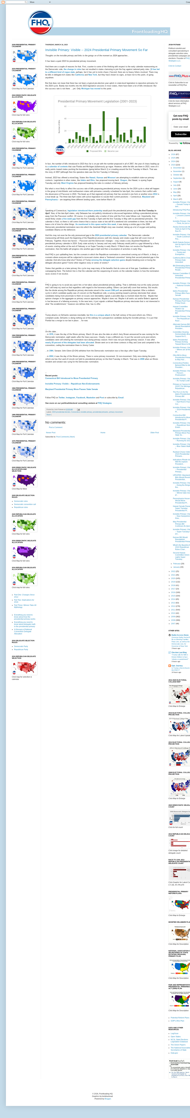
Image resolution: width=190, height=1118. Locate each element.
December (177, 168)
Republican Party (21, 649)
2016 (173, 592)
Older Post (154, 433)
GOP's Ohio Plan (177, 1021)
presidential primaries (100, 412)
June (175, 189)
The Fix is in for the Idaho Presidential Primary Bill (181, 394)
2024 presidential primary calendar (111, 235)
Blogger (108, 1099)
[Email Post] (78, 409)
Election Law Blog (179, 652)
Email (121, 397)
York (95, 75)
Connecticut (75, 412)
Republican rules (21, 507)
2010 (173, 613)
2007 (173, 624)
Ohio (92, 180)
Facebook (80, 397)
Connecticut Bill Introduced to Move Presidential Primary (71, 378)
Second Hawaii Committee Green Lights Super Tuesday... (181, 556)
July (175, 185)
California (79, 75)
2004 (51, 356)
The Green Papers (178, 1045)
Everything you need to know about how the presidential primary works (24, 617)
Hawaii (92, 177)
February (177, 564)
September (178, 178)
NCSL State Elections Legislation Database (179, 1041)
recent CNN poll (112, 290)
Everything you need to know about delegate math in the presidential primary (24, 624)
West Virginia (67, 183)
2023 (173, 165)
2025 (173, 158)
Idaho (83, 180)
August (176, 182)
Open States (176, 1037)
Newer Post (50, 433)
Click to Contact (174, 66)
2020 (173, 578)
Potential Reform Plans (180, 1018)
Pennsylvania (51, 199)
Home (102, 433)
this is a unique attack (100, 315)
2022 (173, 571)
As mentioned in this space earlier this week (95, 224)
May (175, 192)
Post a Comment (55, 427)
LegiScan (174, 1033)
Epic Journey (177, 666)
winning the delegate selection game (108, 260)
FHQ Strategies (105, 403)
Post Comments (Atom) (65, 437)
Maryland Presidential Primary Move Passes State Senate (71, 389)
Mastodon (90, 397)
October (176, 175)
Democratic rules (21, 501)
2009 (173, 617)
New (90, 75)
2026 (173, 154)
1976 (51, 334)
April (175, 196)
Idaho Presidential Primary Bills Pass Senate (181, 293)
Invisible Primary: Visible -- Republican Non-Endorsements (72, 384)
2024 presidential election (61, 412)
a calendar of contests (58, 166)
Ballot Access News (180, 635)
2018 (173, 585)
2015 (173, 596)
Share (48, 415)
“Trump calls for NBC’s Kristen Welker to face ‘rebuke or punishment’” (180, 657)
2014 (173, 599)
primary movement (116, 412)
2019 (173, 582)
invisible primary (86, 412)
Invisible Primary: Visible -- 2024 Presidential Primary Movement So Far (96, 50)
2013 (173, 603)
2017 (173, 589)
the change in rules (72, 69)
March (176, 199)
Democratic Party (21, 646)
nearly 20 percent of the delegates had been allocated (69, 342)
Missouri (112, 177)
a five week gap (69, 219)
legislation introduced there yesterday (85, 210)
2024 (173, 161)
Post (102, 397)
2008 (142, 359)
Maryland (146, 197)
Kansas (100, 177)
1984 (51, 351)
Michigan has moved (90, 88)
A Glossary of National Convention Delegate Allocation (23, 631)
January (176, 567)
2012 (155, 194)
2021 (173, 575)
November (177, 171)
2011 (173, 610)
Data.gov (174, 1053)
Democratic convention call (25, 504)
